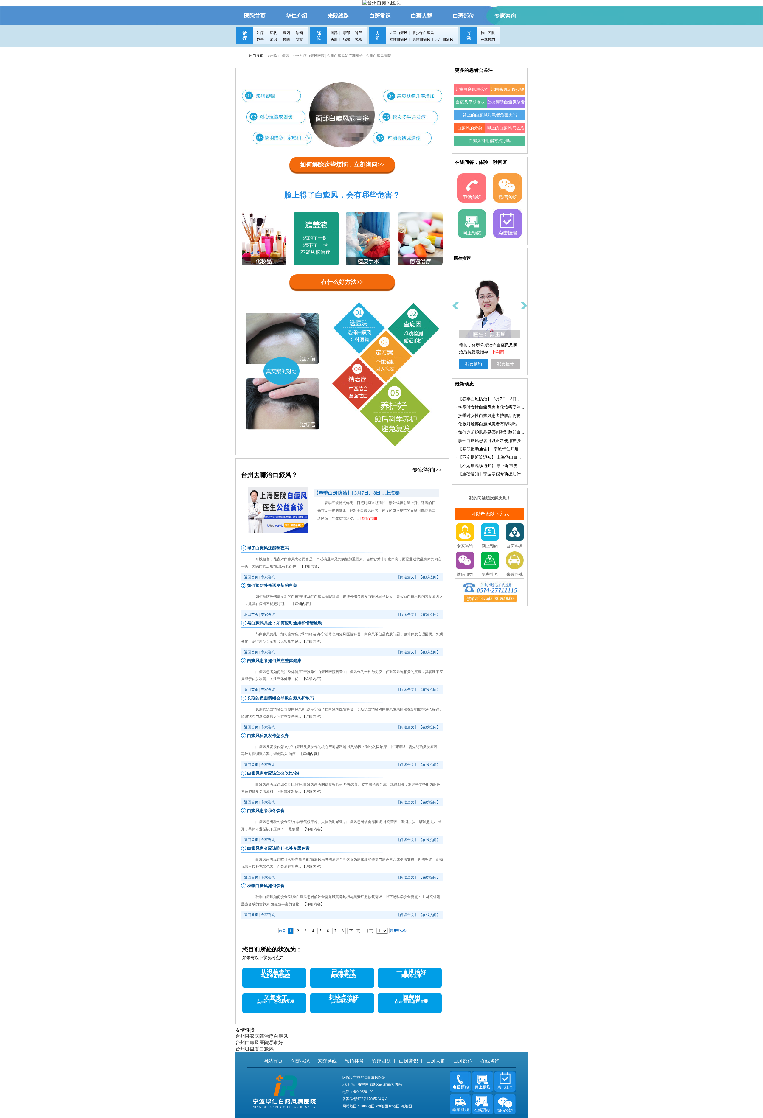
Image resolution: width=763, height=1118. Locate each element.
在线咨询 (490, 1060)
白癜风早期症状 (470, 102)
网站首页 (273, 1060)
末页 (369, 931)
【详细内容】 (310, 566)
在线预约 (488, 39)
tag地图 (406, 1106)
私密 (358, 39)
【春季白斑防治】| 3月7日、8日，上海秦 (357, 492)
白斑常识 (408, 1060)
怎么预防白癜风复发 (506, 102)
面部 (334, 33)
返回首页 (251, 577)
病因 (287, 33)
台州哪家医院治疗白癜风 (261, 1036)
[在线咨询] (460, 1090)
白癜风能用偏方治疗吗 (490, 141)
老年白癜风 (444, 39)
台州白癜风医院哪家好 (259, 1042)
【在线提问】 (429, 577)
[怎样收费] (471, 200)
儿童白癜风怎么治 (471, 89)
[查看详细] (368, 518)
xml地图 (382, 1106)
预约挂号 (354, 1060)
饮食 (299, 39)
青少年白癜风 (423, 33)
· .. (489, 399)
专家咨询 (268, 577)
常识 (274, 39)
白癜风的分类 (469, 128)
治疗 (261, 33)
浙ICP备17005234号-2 (371, 1099)
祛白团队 (488, 33)
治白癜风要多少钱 (507, 89)
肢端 (346, 39)
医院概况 (300, 1060)
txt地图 (394, 1106)
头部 (334, 39)
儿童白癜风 (398, 33)
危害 (261, 39)
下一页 (354, 931)
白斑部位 (462, 1060)
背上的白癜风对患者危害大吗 (490, 115)
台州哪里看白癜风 (254, 1048)
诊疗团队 (381, 1060)
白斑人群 (435, 1060)
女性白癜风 (398, 39)
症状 (274, 33)
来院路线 (327, 1060)
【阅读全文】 (407, 577)
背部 (358, 33)
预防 (287, 39)
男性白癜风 (421, 39)
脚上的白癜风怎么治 (505, 128)
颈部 (346, 33)
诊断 (299, 33)
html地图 (368, 1106)
